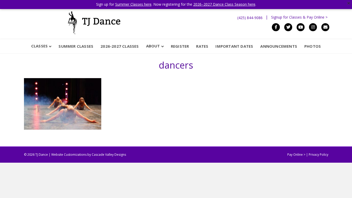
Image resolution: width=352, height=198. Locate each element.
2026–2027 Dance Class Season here (224, 4)
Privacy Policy (318, 154)
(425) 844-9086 (250, 17)
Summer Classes (75, 46)
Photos (312, 46)
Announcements (278, 46)
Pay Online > (296, 154)
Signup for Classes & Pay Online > (299, 17)
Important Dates (234, 46)
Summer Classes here (133, 4)
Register (180, 46)
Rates (202, 46)
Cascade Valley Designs (109, 154)
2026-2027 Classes (119, 46)
